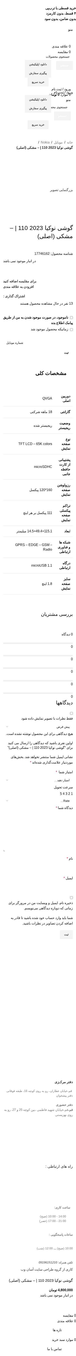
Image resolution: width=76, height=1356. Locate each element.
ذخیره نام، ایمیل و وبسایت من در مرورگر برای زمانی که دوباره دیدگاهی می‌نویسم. (40, 905)
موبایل (58, 142)
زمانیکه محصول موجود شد (50, 329)
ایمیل (68, 878)
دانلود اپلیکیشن (38, 64)
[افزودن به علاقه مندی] (56, 1307)
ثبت (66, 352)
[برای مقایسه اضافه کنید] (67, 1307)
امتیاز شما (64, 772)
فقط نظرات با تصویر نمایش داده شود (47, 718)
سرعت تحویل (63, 787)
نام (70, 858)
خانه (70, 142)
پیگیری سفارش (38, 73)
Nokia (45, 142)
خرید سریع (38, 82)
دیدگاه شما (64, 808)
